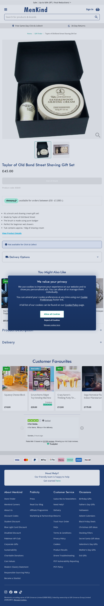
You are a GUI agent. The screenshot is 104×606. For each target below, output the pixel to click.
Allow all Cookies (52, 314)
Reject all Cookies (52, 320)
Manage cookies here (52, 325)
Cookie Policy (71, 304)
